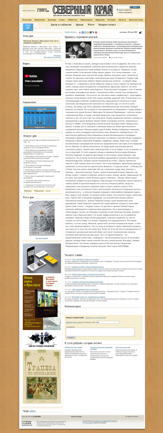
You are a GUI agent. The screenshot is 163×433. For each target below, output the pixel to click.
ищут (33, 411)
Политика (27, 20)
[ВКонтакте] (82, 32)
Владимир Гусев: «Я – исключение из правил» (88, 297)
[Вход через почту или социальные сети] (74, 322)
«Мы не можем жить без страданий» (85, 289)
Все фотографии (42, 238)
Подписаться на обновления (95, 318)
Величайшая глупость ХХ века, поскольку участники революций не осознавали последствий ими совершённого (41, 171)
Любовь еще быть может (74, 347)
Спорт (62, 20)
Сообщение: (70, 327)
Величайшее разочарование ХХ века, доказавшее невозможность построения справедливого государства (38, 152)
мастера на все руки (123, 347)
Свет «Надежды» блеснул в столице (85, 259)
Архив (79, 25)
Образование (86, 20)
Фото (91, 25)
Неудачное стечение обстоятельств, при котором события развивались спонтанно (39, 186)
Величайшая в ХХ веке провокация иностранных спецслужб (37, 166)
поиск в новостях (125, 10)
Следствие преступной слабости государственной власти (36, 181)
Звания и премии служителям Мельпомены (88, 267)
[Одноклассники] (88, 32)
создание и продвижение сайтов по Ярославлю (100, 422)
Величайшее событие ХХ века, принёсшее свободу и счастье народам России (40, 147)
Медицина (100, 20)
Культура (52, 20)
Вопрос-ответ (107, 25)
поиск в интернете (125, 12)
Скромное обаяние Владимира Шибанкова (87, 282)
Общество (72, 20)
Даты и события (61, 25)
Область (122, 20)
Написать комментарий (75, 318)
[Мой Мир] (90, 32)
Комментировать (71, 32)
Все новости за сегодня (52, 57)
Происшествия (136, 20)
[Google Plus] (96, 32)
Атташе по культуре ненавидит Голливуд (101, 348)
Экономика (40, 20)
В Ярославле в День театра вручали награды (88, 274)
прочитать (57, 55)
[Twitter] (85, 32)
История (111, 20)
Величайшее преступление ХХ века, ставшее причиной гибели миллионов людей (41, 157)
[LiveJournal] (93, 32)
